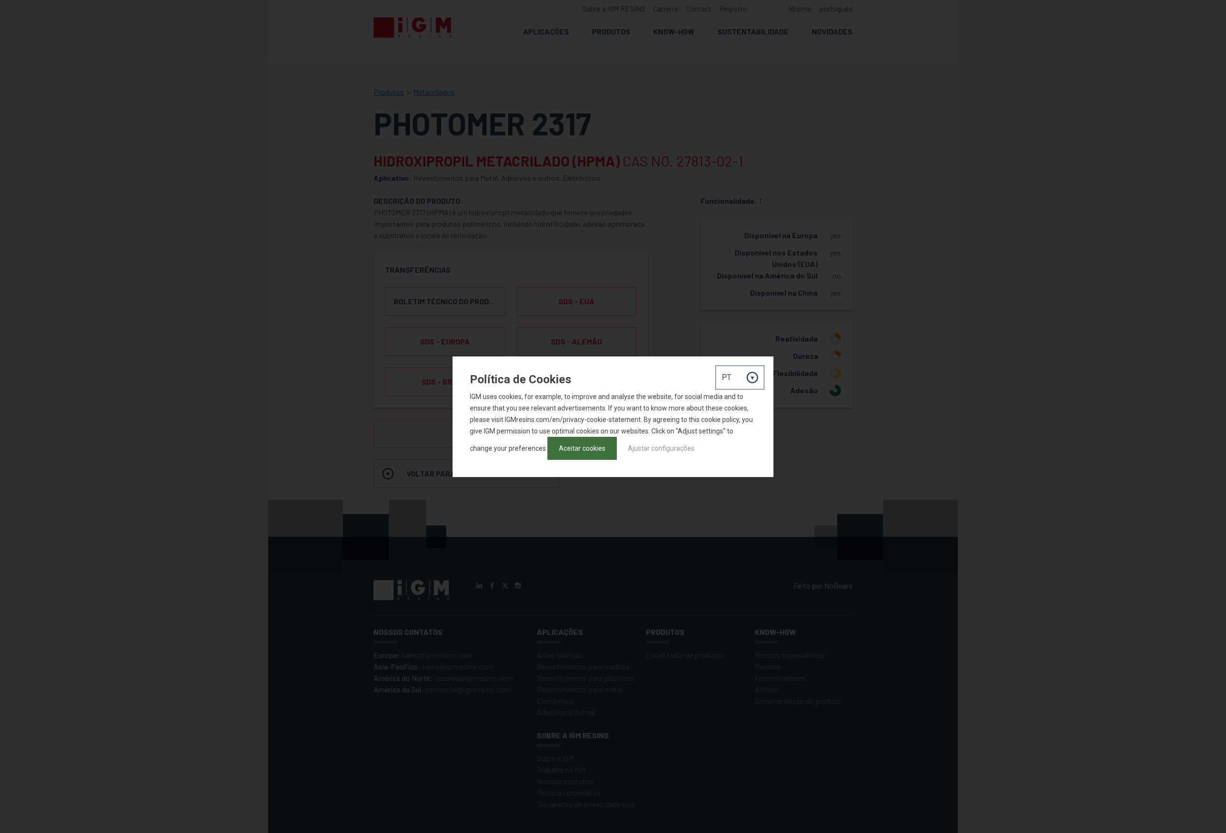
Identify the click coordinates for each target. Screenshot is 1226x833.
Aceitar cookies (582, 448)
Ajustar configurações (661, 448)
